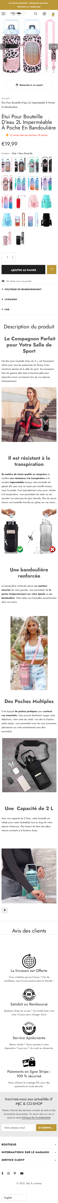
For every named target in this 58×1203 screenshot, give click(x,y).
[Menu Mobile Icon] (3, 14)
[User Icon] (44, 14)
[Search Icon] (35, 13)
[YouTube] (23, 1173)
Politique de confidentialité (36, 1117)
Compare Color (47, 71)
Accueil (5, 98)
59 (7, 281)
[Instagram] (10, 1173)
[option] (29, 47)
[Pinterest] (16, 1173)
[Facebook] (4, 1173)
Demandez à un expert (31, 85)
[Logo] (18, 14)
